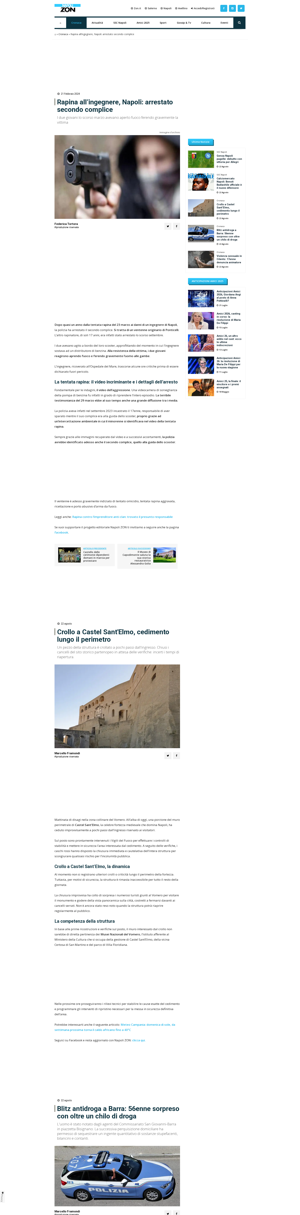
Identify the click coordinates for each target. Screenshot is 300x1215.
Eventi (224, 22)
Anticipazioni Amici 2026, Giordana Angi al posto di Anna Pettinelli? (229, 296)
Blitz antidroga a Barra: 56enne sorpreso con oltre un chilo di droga (228, 235)
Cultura (205, 22)
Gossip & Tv (184, 22)
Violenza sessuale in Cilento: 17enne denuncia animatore (229, 259)
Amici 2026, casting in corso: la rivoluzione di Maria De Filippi (229, 318)
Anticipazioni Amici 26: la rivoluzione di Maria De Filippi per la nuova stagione (228, 363)
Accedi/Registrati (204, 8)
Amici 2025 (143, 22)
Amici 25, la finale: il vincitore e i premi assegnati (229, 384)
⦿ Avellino (181, 8)
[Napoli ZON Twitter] (241, 8)
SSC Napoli (119, 22)
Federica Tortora (66, 224)
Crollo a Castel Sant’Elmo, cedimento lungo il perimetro (228, 209)
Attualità (97, 22)
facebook (61, 532)
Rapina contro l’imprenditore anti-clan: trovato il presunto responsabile (122, 517)
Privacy (2, 1198)
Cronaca (76, 22)
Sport (163, 22)
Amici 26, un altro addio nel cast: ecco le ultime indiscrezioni (229, 340)
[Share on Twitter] (167, 226)
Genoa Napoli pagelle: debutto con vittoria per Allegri (229, 159)
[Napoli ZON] (68, 8)
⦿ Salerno (151, 8)
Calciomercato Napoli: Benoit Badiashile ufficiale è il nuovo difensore (229, 183)
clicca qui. (138, 1040)
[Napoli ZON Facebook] (223, 8)
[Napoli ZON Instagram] (232, 8)
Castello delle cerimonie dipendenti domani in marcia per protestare (96, 556)
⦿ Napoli (166, 8)
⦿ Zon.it (136, 8)
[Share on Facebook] (176, 226)
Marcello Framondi (67, 753)
